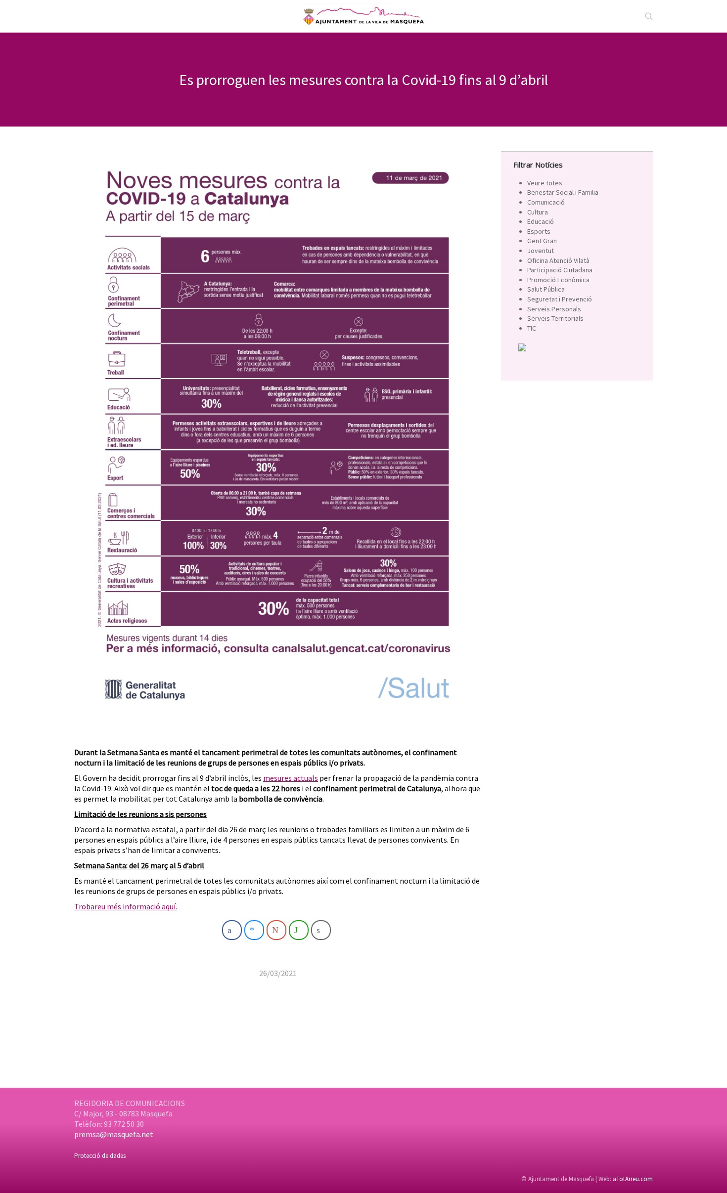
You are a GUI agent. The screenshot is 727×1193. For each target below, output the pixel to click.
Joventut (540, 250)
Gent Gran (542, 240)
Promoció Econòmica (558, 279)
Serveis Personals (554, 308)
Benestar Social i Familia (562, 192)
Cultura (537, 212)
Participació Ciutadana (559, 269)
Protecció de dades (100, 1155)
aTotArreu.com (633, 1179)
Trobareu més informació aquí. (125, 906)
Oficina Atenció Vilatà (558, 260)
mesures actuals (290, 778)
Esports (538, 231)
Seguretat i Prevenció (559, 299)
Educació (540, 221)
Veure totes (544, 182)
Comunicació (546, 202)
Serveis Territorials (555, 318)
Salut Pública (546, 289)
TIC (531, 328)
